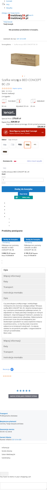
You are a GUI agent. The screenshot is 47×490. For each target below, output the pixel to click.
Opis (6, 270)
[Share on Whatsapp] (11, 219)
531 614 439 (21, 39)
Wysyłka (9, 8)
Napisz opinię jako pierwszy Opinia (23, 396)
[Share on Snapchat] (11, 222)
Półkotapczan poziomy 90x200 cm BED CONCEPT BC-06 (10, 247)
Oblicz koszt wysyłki (34, 161)
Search (30, 15)
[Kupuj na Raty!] (23, 198)
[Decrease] (3, 177)
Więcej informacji (12, 276)
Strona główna (6, 44)
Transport (8, 287)
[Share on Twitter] (7, 206)
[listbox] (23, 148)
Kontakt (9, 1)
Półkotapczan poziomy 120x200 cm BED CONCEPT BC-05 (32, 247)
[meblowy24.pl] (18, 17)
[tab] (23, 270)
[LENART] (9, 115)
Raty (6, 281)
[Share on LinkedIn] (7, 210)
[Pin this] (7, 213)
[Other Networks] (7, 217)
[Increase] (3, 183)
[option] (5, 145)
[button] (22, 76)
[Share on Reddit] (11, 226)
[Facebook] (7, 203)
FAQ (7, 4)
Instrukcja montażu (13, 292)
